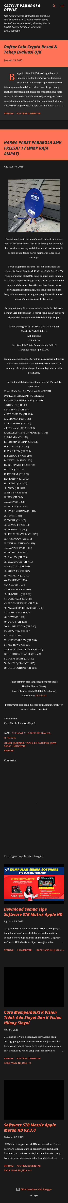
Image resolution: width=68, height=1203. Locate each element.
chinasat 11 (19, 733)
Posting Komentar (29, 113)
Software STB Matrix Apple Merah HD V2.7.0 (30, 1127)
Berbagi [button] (9, 113)
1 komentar (24, 950)
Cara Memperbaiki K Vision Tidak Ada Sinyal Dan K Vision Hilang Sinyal (33, 1017)
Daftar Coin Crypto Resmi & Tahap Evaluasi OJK (30, 49)
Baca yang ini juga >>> (50, 950)
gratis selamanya (39, 733)
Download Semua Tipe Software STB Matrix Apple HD (33, 911)
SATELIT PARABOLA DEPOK (22, 8)
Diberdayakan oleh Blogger (36, 1189)
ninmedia (10, 737)
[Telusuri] (54, 6)
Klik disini (40, 695)
